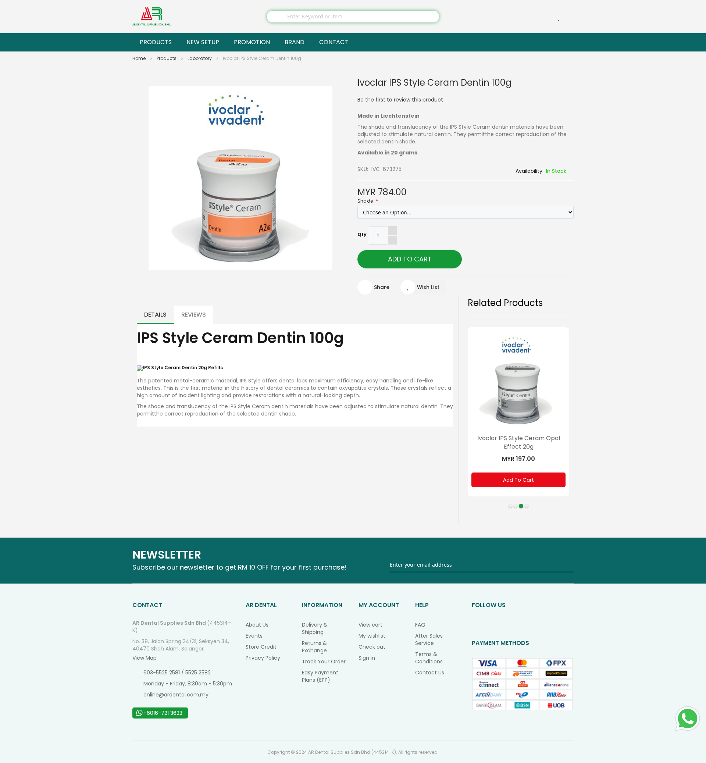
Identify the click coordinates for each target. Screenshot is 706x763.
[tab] (155, 315)
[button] (422, 287)
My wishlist (372, 635)
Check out (372, 646)
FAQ (420, 624)
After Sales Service (429, 639)
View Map (144, 658)
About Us (257, 624)
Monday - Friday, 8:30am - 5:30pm (187, 683)
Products (167, 58)
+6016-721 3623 (162, 713)
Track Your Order (324, 661)
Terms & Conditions (429, 657)
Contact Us (429, 672)
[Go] (568, 564)
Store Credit (261, 646)
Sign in (367, 658)
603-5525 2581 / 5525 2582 (177, 672)
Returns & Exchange (314, 646)
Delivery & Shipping (315, 628)
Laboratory (200, 58)
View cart (370, 624)
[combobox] (353, 16)
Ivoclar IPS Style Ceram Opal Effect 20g (518, 442)
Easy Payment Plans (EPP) (320, 676)
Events (254, 635)
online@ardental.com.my (175, 694)
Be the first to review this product (400, 99)
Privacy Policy (263, 658)
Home (139, 58)
